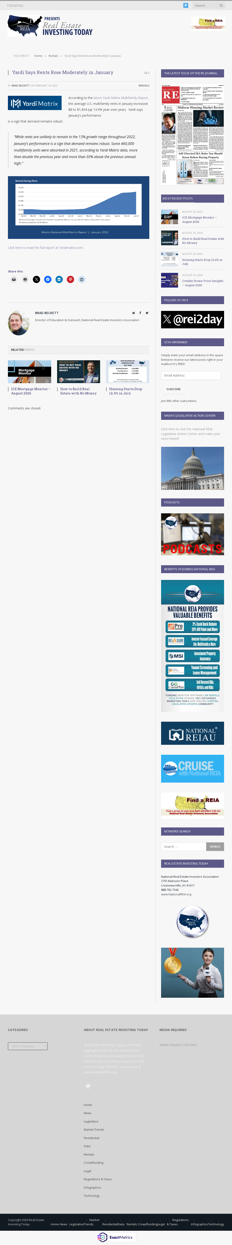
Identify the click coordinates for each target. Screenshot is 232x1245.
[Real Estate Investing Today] (51, 25)
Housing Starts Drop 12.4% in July (125, 391)
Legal (87, 1171)
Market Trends (94, 1129)
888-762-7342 (170, 890)
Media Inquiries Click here (178, 1045)
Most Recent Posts (178, 198)
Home (88, 1105)
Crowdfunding (93, 1163)
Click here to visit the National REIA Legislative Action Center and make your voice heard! (190, 434)
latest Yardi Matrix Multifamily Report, (121, 98)
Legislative (91, 1121)
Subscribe (174, 389)
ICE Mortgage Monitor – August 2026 (31, 391)
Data (87, 1146)
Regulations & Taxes (98, 1179)
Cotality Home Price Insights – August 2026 (202, 283)
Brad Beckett (21, 85)
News (88, 1113)
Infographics (92, 1187)
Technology (92, 1196)
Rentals (144, 85)
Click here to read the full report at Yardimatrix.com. (46, 247)
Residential (91, 1138)
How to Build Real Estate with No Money (61, 6)
